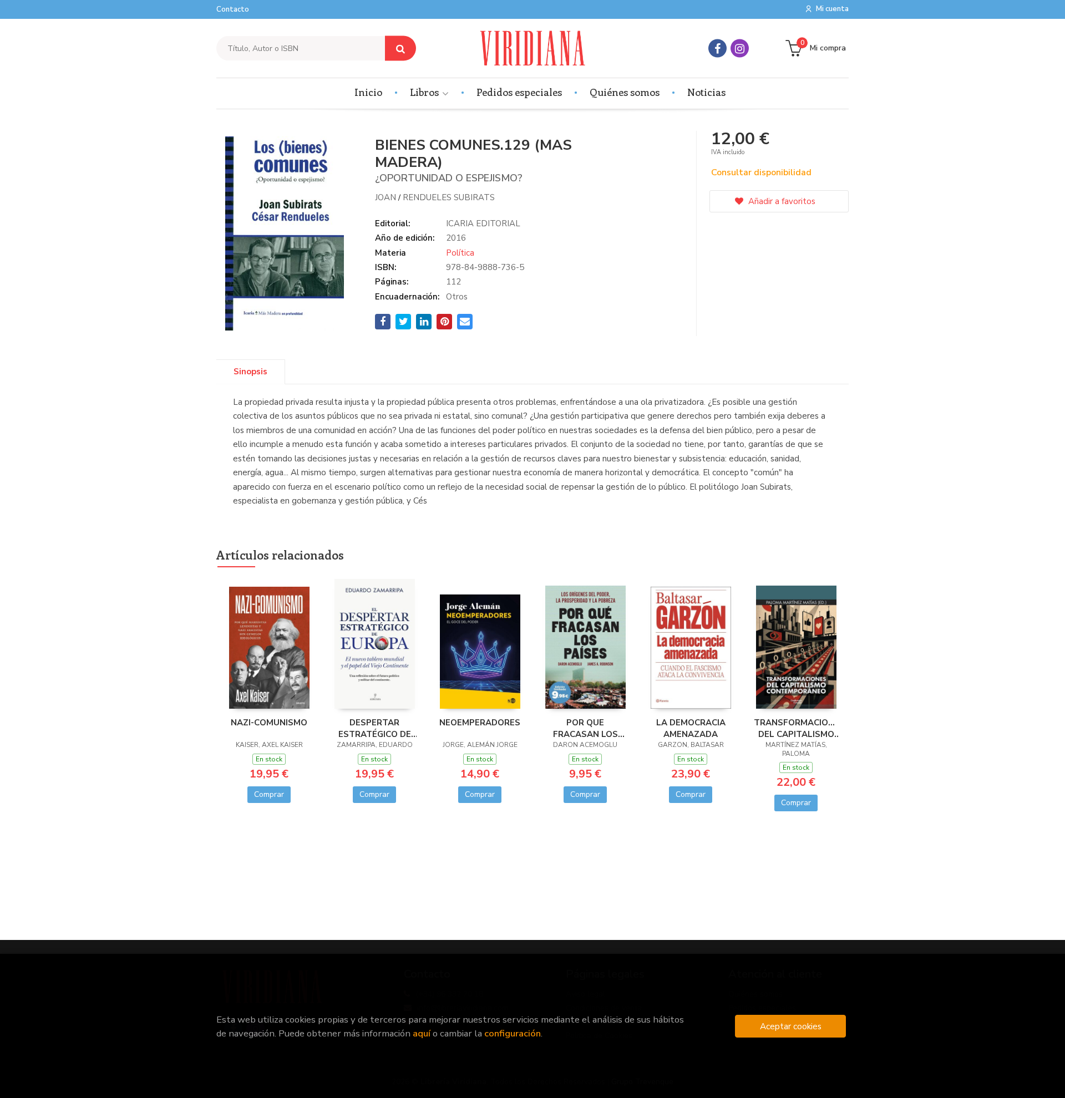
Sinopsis (250, 371)
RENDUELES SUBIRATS (449, 197)
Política (460, 252)
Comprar (269, 794)
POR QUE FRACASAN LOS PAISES (585, 728)
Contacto (232, 9)
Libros (425, 92)
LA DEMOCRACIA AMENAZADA (691, 728)
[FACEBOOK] (717, 48)
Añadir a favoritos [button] (780, 201)
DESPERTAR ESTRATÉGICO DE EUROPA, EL (374, 728)
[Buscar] (400, 48)
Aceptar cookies (790, 1026)
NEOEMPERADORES (479, 722)
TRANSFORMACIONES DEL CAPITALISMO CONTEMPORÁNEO (796, 728)
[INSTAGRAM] (740, 48)
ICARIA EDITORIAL (483, 223)
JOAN (385, 197)
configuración (512, 1033)
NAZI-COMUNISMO (269, 722)
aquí (421, 1033)
